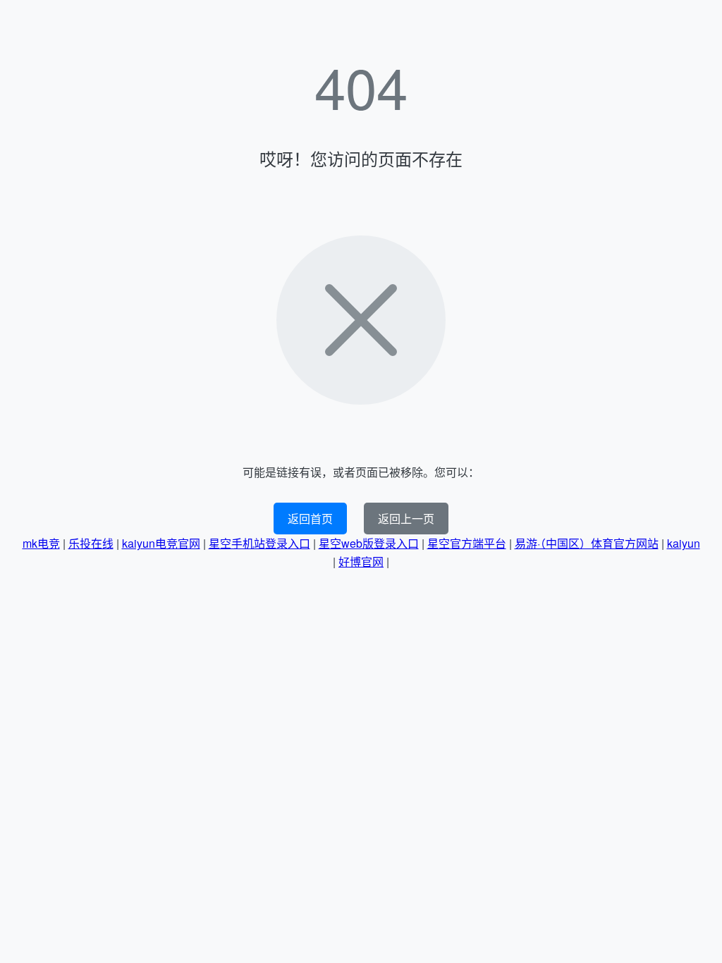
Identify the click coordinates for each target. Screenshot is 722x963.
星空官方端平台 (466, 543)
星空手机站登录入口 (259, 543)
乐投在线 (91, 543)
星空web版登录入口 (369, 543)
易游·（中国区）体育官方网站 (587, 543)
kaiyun (683, 543)
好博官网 (361, 561)
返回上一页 (406, 518)
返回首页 (310, 518)
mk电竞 (41, 543)
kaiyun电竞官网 (161, 543)
